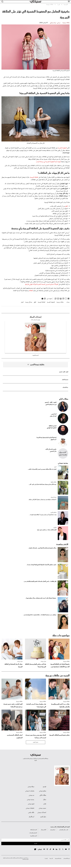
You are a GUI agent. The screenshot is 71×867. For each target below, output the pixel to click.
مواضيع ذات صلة (61, 636)
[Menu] (69, 1)
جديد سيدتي (63, 463)
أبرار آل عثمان (53, 416)
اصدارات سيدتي (41, 812)
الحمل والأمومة (33, 836)
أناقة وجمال (43, 830)
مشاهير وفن (52, 830)
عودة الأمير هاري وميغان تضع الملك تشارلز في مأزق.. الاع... (42, 484)
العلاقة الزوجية (34, 177)
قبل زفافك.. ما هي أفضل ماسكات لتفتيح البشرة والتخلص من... (39, 581)
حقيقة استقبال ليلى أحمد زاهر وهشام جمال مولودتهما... (40, 598)
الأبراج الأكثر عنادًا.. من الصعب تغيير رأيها (46, 530)
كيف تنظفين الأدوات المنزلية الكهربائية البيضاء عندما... (41, 565)
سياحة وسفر (53, 497)
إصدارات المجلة (35, 317)
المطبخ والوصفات (33, 833)
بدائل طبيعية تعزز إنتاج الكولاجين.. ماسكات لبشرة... (42, 548)
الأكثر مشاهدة (62, 544)
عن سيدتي (31, 795)
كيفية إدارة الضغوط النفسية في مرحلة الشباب (48, 161)
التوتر (22, 302)
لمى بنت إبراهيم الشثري (51, 404)
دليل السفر (43, 817)
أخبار (55, 467)
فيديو (44, 786)
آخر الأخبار (31, 817)
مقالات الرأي (63, 399)
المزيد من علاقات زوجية (57, 676)
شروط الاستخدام (67, 858)
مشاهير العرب (53, 512)
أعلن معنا (51, 858)
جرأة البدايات (65, 387)
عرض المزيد (35, 742)
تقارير (44, 804)
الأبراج (55, 528)
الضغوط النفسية (62, 148)
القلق (66, 206)
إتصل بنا (46, 858)
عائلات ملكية (53, 482)
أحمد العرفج (53, 439)
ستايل (44, 799)
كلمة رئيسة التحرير (37, 364)
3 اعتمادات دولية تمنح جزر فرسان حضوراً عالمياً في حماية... (42, 500)
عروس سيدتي (42, 808)
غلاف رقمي (31, 812)
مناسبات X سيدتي (29, 791)
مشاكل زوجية (28, 302)
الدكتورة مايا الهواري (51, 428)
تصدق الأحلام (65, 380)
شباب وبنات (43, 661)
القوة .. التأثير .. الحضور (63, 372)
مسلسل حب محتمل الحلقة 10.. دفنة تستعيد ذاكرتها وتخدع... (39, 615)
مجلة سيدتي (31, 786)
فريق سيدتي (31, 804)
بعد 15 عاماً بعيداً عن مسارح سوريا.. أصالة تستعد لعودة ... (42, 515)
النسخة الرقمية (35, 355)
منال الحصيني (53, 451)
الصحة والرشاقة (33, 830)
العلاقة (31, 290)
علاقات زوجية (66, 23)
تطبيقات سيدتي (30, 808)
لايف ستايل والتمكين (63, 830)
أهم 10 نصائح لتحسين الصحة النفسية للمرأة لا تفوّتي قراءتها (41, 284)
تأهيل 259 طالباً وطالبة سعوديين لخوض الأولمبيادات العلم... (42, 469)
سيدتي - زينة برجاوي (55, 23)
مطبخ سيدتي (42, 791)
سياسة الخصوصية (58, 858)
